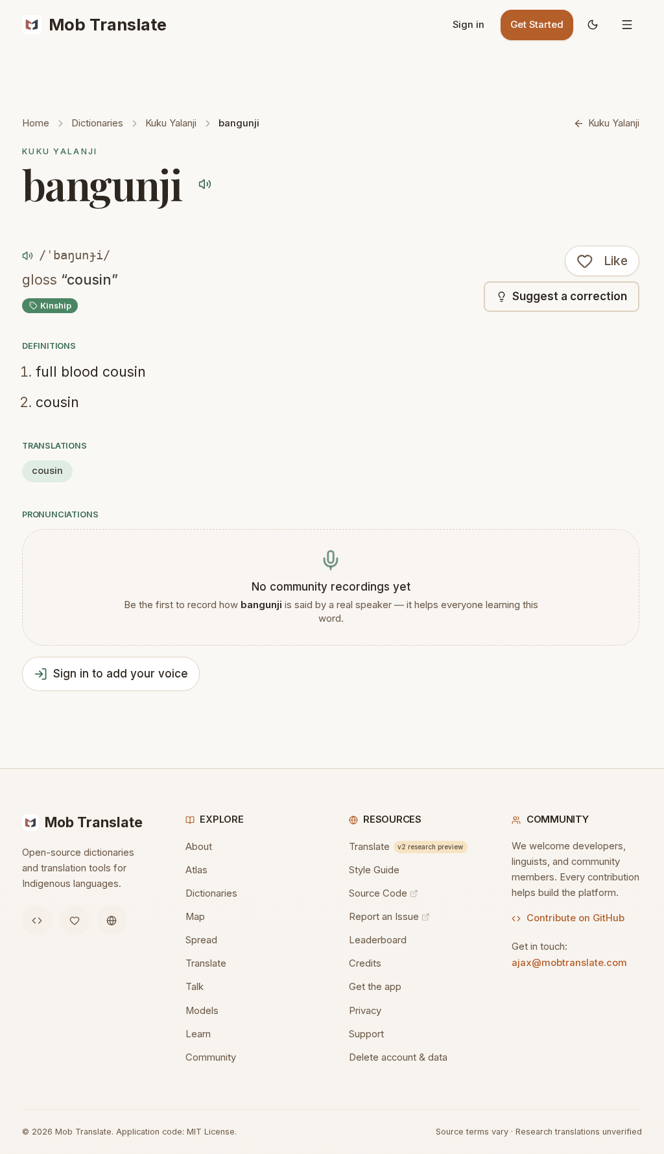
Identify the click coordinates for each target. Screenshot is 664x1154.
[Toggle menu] (626, 25)
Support (366, 1034)
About (198, 847)
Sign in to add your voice (120, 673)
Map (195, 917)
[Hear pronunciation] (205, 184)
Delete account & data (398, 1057)
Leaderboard (378, 940)
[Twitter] (74, 920)
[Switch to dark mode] (592, 25)
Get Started (536, 24)
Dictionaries (97, 123)
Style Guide (374, 870)
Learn (198, 1034)
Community (210, 1057)
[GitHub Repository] (37, 920)
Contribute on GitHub (575, 918)
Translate (205, 963)
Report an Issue (384, 917)
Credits (365, 963)
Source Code (378, 893)
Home (35, 123)
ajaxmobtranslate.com (569, 963)
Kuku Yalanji (170, 123)
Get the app (375, 987)
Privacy (365, 1011)
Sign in (468, 24)
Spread (201, 940)
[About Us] (112, 920)
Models (202, 1011)
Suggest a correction (569, 296)
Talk (194, 987)
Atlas (196, 870)
